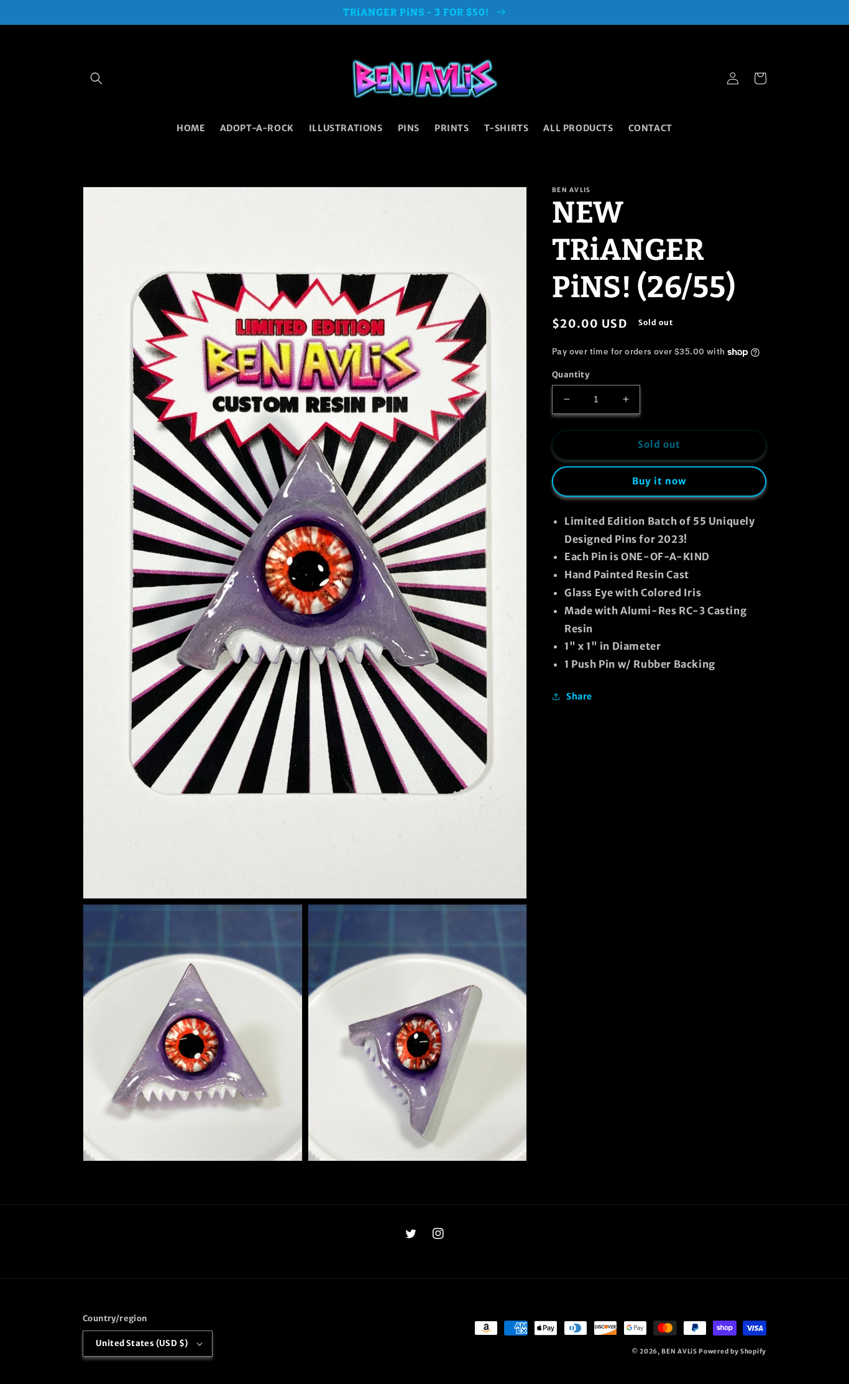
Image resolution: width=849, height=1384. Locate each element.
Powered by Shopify (732, 1351)
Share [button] (579, 696)
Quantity (570, 374)
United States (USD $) (142, 1343)
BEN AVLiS (679, 1351)
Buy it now (659, 481)
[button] (96, 78)
